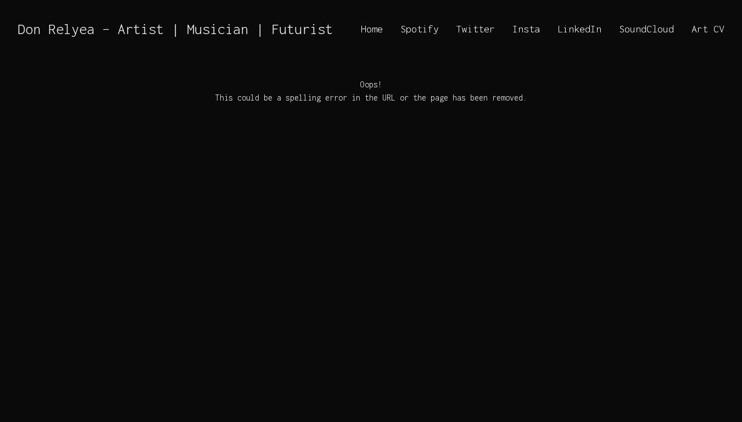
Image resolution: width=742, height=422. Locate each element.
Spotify (419, 29)
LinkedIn (579, 29)
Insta (526, 29)
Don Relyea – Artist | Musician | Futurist (175, 29)
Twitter (475, 29)
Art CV (707, 29)
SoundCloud (646, 29)
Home (372, 29)
